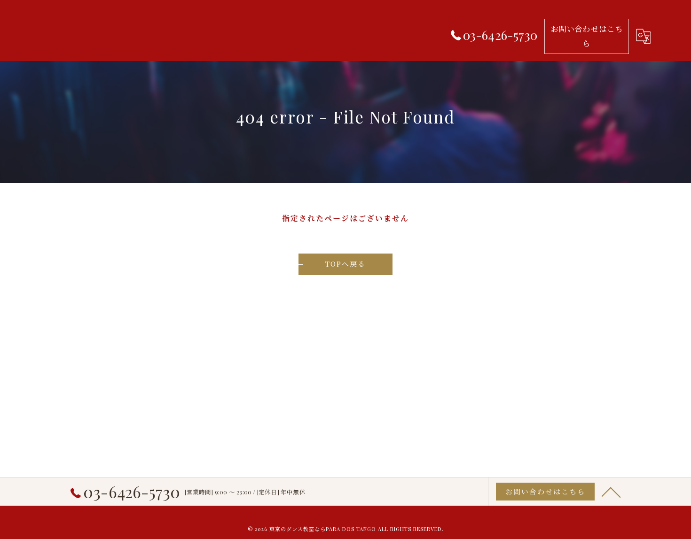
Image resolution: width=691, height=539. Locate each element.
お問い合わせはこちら (586, 35)
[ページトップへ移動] (611, 491)
